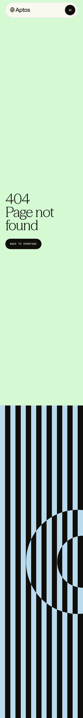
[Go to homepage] (20, 10)
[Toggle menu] (70, 10)
